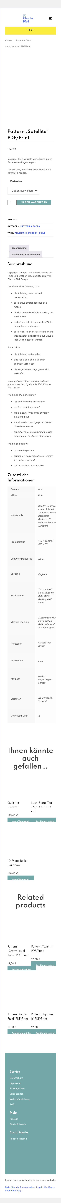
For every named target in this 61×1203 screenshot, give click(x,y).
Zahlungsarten (17, 1088)
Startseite (7, 40)
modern (33, 233)
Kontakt (14, 1119)
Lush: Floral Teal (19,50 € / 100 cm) (42, 807)
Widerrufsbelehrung (20, 1099)
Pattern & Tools (23, 40)
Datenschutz (16, 1078)
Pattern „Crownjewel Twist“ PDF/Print (18, 951)
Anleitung (21, 233)
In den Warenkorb (20, 821)
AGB (12, 1104)
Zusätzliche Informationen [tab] (26, 254)
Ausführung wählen (45, 821)
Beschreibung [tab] (19, 248)
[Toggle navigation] (47, 18)
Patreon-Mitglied (18, 1138)
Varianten (16, 181)
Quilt (42, 233)
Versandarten (16, 1093)
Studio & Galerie (18, 1124)
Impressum (15, 1083)
